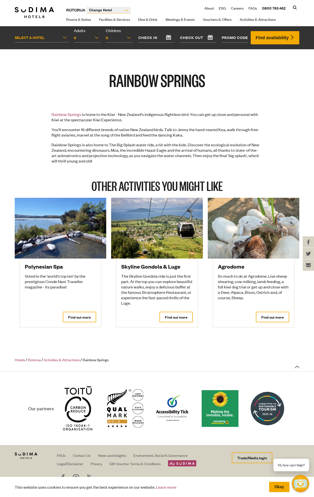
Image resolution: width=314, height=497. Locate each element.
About (209, 8)
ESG (222, 8)
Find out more (79, 317)
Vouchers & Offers (217, 19)
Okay (279, 487)
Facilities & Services (114, 19)
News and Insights (112, 455)
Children (113, 30)
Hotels (20, 359)
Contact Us (82, 455)
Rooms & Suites (78, 19)
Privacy (96, 463)
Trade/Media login (252, 457)
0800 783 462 (274, 8)
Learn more (166, 487)
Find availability (273, 37)
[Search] (294, 8)
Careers (237, 8)
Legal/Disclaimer (70, 463)
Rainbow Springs (66, 114)
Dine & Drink (147, 19)
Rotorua (75, 10)
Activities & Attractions (258, 19)
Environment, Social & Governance (160, 455)
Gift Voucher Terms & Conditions (135, 463)
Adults (79, 30)
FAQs (253, 8)
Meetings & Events (180, 19)
